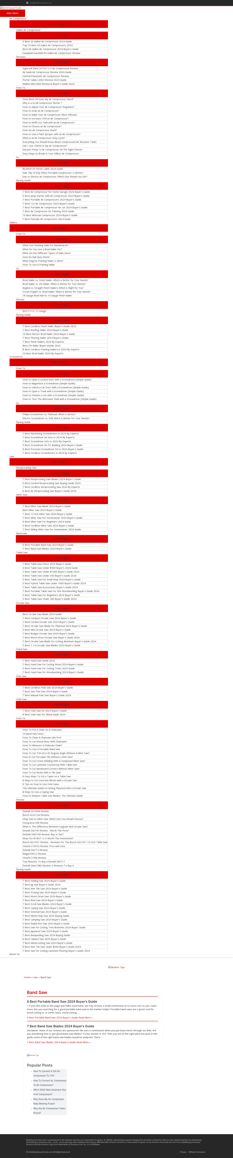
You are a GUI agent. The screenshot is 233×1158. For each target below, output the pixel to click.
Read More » (60, 1017)
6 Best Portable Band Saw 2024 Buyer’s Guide (62, 1001)
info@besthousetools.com (40, 3)
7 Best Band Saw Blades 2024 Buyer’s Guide (60, 1026)
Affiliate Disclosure (196, 1152)
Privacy (183, 1152)
